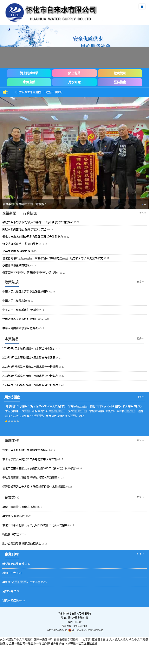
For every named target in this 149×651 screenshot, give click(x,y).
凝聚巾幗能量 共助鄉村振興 (19, 507)
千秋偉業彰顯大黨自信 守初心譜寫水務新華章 (29, 477)
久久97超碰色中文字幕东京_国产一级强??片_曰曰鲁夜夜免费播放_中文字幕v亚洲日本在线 (54, 639)
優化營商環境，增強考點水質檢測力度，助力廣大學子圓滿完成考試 (52, 258)
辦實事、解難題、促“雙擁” (30, 272)
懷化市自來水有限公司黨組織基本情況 (25, 450)
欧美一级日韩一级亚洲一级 (25, 643)
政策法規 (12, 282)
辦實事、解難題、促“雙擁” (24, 204)
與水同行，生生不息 (21, 582)
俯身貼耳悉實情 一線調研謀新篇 (21, 243)
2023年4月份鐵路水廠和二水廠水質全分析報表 (30, 366)
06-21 (59, 357)
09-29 (44, 582)
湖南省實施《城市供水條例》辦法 (22, 319)
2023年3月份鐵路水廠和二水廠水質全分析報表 (30, 375)
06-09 (44, 244)
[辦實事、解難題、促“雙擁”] (74, 153)
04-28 (79, 468)
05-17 (61, 367)
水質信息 (12, 339)
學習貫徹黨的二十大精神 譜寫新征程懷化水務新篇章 (34, 486)
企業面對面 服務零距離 (16, 251)
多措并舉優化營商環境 (15, 265)
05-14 (33, 265)
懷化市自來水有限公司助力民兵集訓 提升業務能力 (32, 236)
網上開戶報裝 (29, 73)
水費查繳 (29, 82)
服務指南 (120, 82)
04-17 (61, 376)
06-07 (106, 258)
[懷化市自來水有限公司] (59, 12)
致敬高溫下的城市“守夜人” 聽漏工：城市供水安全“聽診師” (37, 222)
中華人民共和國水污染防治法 (20, 328)
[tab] (142, 204)
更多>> (143, 213)
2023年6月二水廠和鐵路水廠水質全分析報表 (28, 348)
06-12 (66, 236)
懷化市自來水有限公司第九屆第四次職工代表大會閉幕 (35, 525)
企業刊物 (12, 554)
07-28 (23, 534)
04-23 (69, 486)
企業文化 (12, 497)
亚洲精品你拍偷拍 (53, 643)
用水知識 (74, 82)
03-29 (62, 272)
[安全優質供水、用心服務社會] (74, 46)
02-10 (52, 291)
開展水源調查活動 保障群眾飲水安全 (24, 229)
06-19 (50, 229)
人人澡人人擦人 (118, 639)
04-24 (61, 477)
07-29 (16, 591)
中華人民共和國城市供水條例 (20, 309)
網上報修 (74, 73)
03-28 (61, 385)
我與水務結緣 (10, 600)
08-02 (76, 222)
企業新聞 (9, 213)
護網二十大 (9, 573)
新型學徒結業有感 (13, 563)
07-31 (59, 348)
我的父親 (7, 591)
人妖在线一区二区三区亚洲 (81, 643)
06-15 (52, 450)
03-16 (39, 507)
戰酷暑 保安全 (10, 534)
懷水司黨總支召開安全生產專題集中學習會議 (29, 459)
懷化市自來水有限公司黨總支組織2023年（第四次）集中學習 (39, 468)
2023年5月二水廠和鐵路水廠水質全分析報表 (28, 357)
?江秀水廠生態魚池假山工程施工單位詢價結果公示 (42, 92)
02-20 (22, 600)
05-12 (27, 564)
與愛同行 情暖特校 (13, 516)
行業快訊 (30, 213)
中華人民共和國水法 (14, 300)
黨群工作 (12, 441)
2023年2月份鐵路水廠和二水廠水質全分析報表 (30, 385)
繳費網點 (120, 73)
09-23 (28, 516)
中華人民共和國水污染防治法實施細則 (25, 291)
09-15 (71, 525)
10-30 (19, 573)
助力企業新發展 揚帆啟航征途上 (21, 543)
